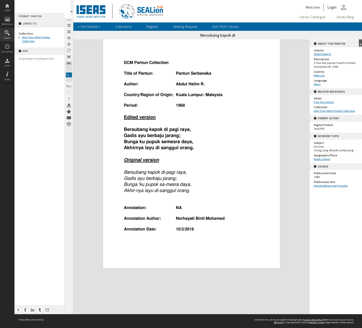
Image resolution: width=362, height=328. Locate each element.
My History (7, 52)
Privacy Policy (25, 319)
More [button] (7, 79)
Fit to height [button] (69, 44)
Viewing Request (185, 27)
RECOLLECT (279, 322)
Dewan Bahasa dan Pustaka (331, 186)
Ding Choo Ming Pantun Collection (334, 111)
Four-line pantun (324, 102)
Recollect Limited (316, 322)
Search (7, 38)
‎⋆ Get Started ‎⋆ (89, 27)
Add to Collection (69, 111)
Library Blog (345, 17)
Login (7, 65)
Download (69, 105)
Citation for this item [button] (69, 124)
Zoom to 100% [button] (69, 57)
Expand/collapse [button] (360, 43)
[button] (69, 75)
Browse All (7, 24)
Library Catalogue (312, 17)
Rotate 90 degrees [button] (69, 50)
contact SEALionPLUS (313, 319)
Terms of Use (38, 319)
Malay (317, 84)
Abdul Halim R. (322, 54)
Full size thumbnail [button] (69, 25)
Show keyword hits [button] (69, 92)
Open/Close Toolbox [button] (71, 7)
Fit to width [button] (69, 38)
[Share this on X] (18, 307)
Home (7, 10)
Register (152, 27)
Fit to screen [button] (69, 32)
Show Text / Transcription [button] (69, 86)
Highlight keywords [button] (69, 99)
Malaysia (319, 75)
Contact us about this (69, 118)
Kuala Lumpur (322, 159)
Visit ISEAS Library (225, 27)
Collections (123, 27)
